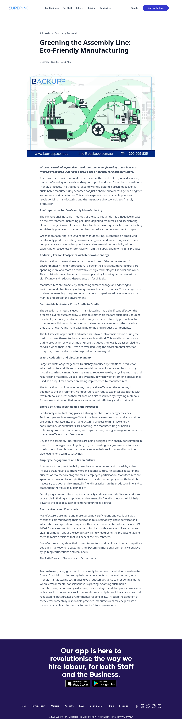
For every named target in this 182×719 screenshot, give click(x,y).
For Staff (67, 8)
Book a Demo (97, 706)
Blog (111, 706)
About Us (69, 706)
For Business (52, 8)
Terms (23, 706)
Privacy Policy (38, 706)
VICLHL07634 (126, 717)
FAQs (81, 706)
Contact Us (105, 8)
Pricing (92, 8)
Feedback (124, 706)
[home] (19, 8)
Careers (55, 706)
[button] (80, 8)
